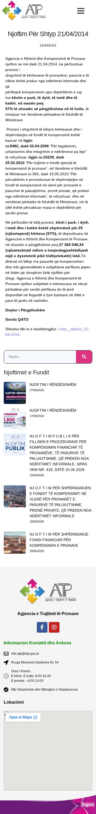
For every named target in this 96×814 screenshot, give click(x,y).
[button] (81, 11)
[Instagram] (54, 627)
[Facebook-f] (42, 627)
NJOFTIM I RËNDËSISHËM (53, 384)
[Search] (84, 356)
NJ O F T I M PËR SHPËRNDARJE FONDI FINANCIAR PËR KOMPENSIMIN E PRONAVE (59, 540)
